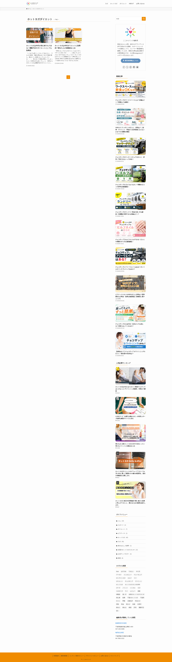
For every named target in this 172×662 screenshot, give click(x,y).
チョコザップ (129, 581)
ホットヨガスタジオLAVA (132, 584)
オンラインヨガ (120, 578)
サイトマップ (114, 656)
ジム (121, 521)
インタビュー (128, 574)
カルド (130, 578)
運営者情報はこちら (131, 60)
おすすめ (123, 571)
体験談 (118, 594)
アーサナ (118, 574)
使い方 (124, 594)
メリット (125, 588)
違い (117, 610)
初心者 (118, 597)
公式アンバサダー (124, 554)
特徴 (133, 604)
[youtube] (137, 67)
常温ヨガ (137, 601)
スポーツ (122, 525)
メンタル (132, 588)
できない (131, 571)
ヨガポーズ (119, 591)
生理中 (139, 604)
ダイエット (122, 529)
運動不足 (141, 607)
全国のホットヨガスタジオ (128, 550)
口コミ (118, 601)
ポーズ (118, 588)
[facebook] (124, 67)
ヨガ (121, 541)
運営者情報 (64, 656)
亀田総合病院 (119, 632)
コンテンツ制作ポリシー (76, 656)
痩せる (124, 607)
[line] (134, 67)
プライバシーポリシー (92, 656)
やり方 (138, 571)
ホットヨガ (123, 537)
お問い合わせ (104, 656)
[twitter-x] (127, 67)
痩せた (118, 607)
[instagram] (130, 67)
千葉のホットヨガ (133, 597)
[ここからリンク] (32, 4)
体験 (139, 591)
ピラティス (122, 533)
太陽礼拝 (130, 601)
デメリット (138, 581)
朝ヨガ (128, 604)
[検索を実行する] (144, 19)
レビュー (132, 591)
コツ (135, 578)
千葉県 (142, 597)
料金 (122, 604)
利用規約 (56, 656)
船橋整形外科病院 (121, 623)
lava (117, 571)
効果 (124, 597)
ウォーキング (138, 574)
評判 (135, 607)
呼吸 (124, 601)
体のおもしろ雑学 (124, 545)
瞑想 (120, 558)
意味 (117, 604)
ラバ (126, 591)
